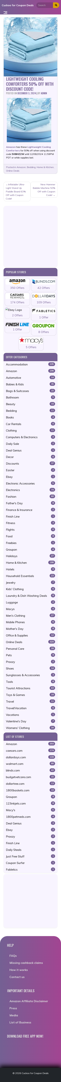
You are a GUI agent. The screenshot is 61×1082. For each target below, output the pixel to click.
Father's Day (30, 503)
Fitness (30, 523)
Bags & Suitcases (30, 391)
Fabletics (30, 869)
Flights (30, 529)
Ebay (30, 477)
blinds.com (30, 770)
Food (30, 536)
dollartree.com (30, 783)
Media (13, 1015)
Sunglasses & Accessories (30, 675)
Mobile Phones (30, 622)
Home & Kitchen (45, 167)
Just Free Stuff (30, 856)
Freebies (30, 543)
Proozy (30, 662)
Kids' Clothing (30, 589)
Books (30, 417)
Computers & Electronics (30, 437)
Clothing (30, 430)
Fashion (30, 496)
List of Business (20, 1022)
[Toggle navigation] (5, 12)
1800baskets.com (30, 790)
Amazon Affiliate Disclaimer (28, 1001)
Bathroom (30, 397)
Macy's (30, 810)
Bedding (31, 167)
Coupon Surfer (30, 863)
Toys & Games (30, 695)
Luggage (30, 602)
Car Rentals (30, 424)
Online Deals (12, 170)
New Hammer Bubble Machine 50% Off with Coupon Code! (44, 190)
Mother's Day (30, 629)
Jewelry (30, 582)
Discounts (30, 463)
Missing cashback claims (26, 963)
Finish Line (30, 516)
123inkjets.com (30, 803)
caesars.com (30, 750)
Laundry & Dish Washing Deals (30, 596)
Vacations (30, 715)
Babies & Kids (30, 384)
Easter (30, 470)
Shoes (30, 668)
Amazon (21, 167)
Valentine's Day (30, 721)
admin (44, 93)
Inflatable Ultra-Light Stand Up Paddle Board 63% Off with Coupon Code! (16, 191)
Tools (30, 682)
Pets (30, 655)
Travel (30, 701)
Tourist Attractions (30, 688)
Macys (30, 609)
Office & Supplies (30, 635)
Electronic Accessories (30, 483)
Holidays (30, 556)
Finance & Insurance (30, 510)
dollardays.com (30, 757)
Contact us (17, 977)
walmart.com (30, 764)
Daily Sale (30, 444)
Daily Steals (30, 850)
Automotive (30, 377)
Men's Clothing (30, 615)
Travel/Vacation (30, 708)
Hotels (30, 569)
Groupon (30, 549)
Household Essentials (30, 576)
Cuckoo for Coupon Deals (18, 5)
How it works (18, 970)
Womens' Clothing (30, 728)
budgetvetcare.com (30, 777)
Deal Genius (30, 450)
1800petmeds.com (30, 817)
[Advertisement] (30, 236)
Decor (30, 457)
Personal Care (30, 648)
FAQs (13, 955)
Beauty (30, 404)
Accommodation (30, 364)
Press (13, 1008)
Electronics (30, 490)
